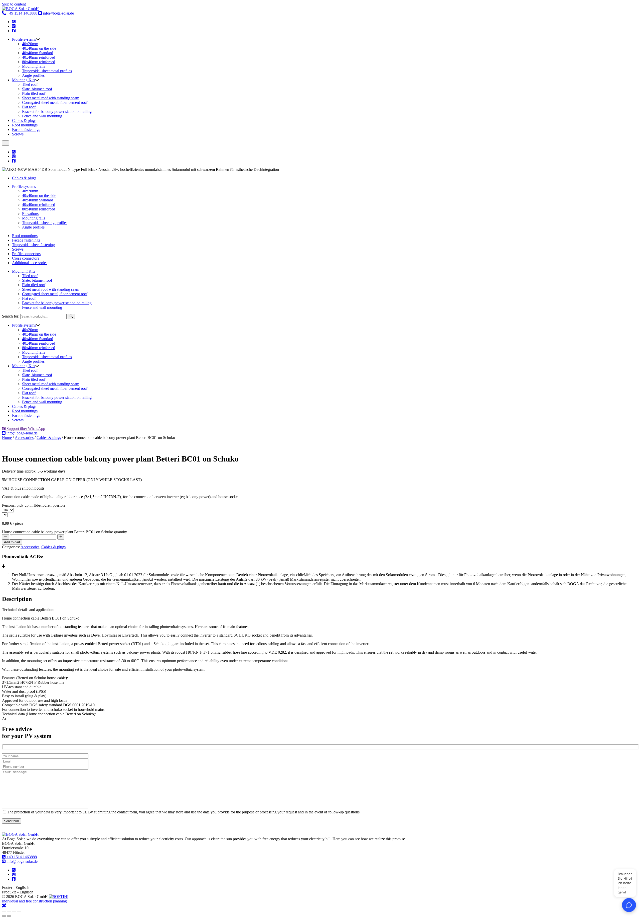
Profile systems (24, 39)
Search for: (10, 316)
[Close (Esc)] (19, 911)
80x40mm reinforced (38, 62)
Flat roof (29, 107)
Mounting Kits (23, 80)
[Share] (14, 911)
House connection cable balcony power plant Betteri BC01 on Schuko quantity (64, 532)
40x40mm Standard (37, 53)
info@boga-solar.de (58, 13)
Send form (11, 821)
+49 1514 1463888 (22, 13)
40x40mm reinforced (38, 57)
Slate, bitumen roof (37, 89)
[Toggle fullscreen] (9, 911)
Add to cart (12, 542)
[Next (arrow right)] (9, 916)
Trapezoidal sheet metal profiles (47, 71)
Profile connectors (26, 254)
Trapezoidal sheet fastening (33, 245)
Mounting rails (33, 66)
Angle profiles (33, 75)
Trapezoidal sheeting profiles (44, 222)
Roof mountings (25, 125)
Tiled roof (30, 84)
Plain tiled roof (33, 93)
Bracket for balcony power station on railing (57, 111)
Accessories (24, 437)
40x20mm (30, 44)
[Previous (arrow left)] (4, 916)
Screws (18, 134)
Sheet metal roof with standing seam (50, 98)
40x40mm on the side (39, 48)
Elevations (30, 213)
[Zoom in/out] (4, 911)
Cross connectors (25, 258)
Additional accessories (29, 263)
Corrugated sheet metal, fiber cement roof (54, 102)
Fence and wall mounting (42, 116)
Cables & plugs (24, 120)
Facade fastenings (26, 129)
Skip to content (14, 4)
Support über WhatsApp (25, 428)
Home (7, 437)
